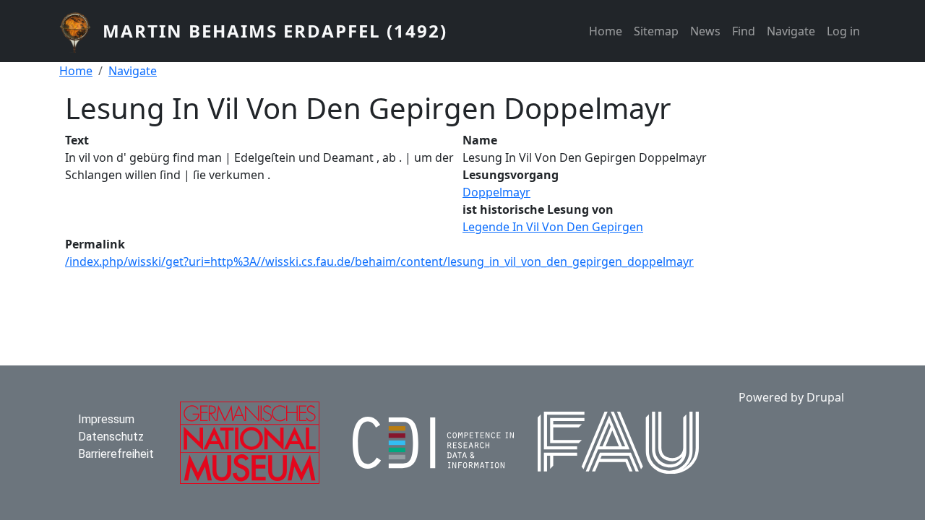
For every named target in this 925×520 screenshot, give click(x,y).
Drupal (825, 397)
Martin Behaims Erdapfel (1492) (275, 31)
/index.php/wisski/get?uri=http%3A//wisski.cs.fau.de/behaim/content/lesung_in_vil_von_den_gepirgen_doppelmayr (379, 261)
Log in (843, 31)
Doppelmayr (496, 192)
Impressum (106, 419)
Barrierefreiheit (116, 454)
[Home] (81, 31)
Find (743, 31)
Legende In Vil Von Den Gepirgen (552, 227)
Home (605, 31)
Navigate (791, 31)
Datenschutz (111, 436)
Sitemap (656, 31)
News (705, 31)
